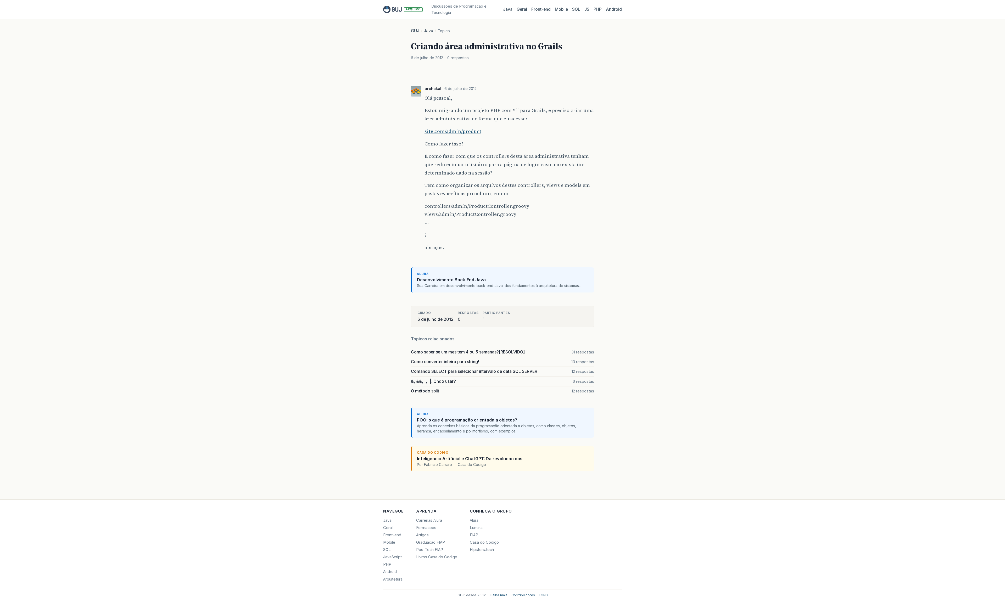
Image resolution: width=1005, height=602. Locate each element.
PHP (598, 9)
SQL (576, 9)
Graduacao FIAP (430, 542)
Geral (522, 9)
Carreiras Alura (429, 520)
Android (614, 9)
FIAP (474, 535)
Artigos (422, 535)
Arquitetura (393, 579)
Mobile (561, 9)
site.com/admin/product (453, 131)
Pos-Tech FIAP (429, 549)
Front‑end (541, 9)
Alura (474, 520)
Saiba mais (498, 595)
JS (586, 9)
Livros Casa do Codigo (436, 557)
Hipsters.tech (482, 549)
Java (507, 9)
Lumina (476, 527)
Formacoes (426, 527)
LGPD (543, 595)
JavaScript (392, 557)
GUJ (415, 30)
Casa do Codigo (484, 542)
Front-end (392, 535)
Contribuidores (523, 595)
